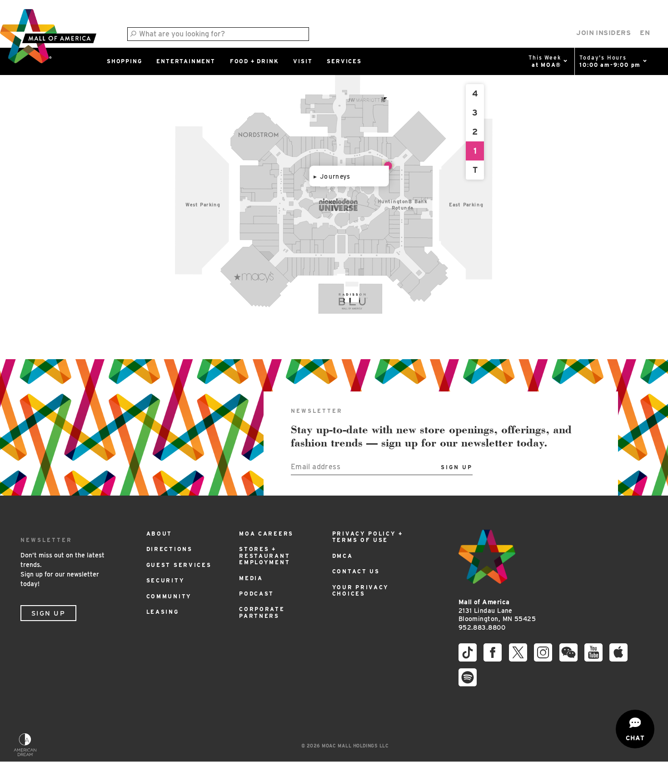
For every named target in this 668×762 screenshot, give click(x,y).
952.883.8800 (482, 627)
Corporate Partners (261, 612)
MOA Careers (266, 533)
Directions (169, 549)
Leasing (162, 611)
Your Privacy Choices (360, 590)
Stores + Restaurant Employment (264, 556)
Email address (315, 466)
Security (165, 580)
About (159, 533)
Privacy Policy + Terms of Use (367, 536)
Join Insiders (603, 33)
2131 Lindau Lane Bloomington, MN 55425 (497, 610)
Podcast (256, 593)
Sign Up (48, 613)
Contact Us (356, 571)
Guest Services (179, 564)
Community (169, 596)
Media (251, 578)
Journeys (335, 176)
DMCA (342, 555)
